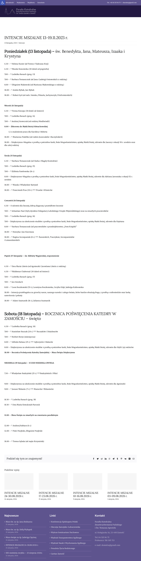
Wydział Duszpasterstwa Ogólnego (66, 538)
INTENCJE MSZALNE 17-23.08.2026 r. (51, 494)
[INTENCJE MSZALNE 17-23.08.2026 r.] (53, 481)
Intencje (22, 43)
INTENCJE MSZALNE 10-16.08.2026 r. (85, 494)
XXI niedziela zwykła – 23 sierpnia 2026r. (24, 553)
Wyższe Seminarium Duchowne (65, 532)
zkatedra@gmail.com (130, 2)
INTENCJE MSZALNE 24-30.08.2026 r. (17, 494)
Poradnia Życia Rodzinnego (63, 548)
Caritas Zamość (57, 554)
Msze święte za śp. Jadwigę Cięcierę (21, 537)
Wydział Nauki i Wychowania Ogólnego (68, 543)
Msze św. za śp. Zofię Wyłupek (19, 529)
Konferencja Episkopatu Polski (64, 522)
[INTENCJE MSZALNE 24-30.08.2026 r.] (18, 481)
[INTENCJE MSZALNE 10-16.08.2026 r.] (87, 481)
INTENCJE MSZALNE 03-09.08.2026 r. (120, 494)
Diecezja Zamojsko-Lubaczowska (65, 527)
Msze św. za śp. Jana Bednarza (19, 522)
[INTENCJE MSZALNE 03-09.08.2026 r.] (122, 481)
